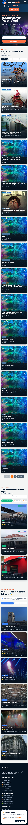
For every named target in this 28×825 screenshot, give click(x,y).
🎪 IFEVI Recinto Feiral (6, 799)
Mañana (16, 58)
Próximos (4, 58)
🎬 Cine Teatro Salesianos (7, 801)
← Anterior (7, 476)
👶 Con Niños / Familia (6, 786)
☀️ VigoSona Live (5, 788)
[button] (14, 74)
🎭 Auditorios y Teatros (7, 603)
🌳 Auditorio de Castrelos (7, 803)
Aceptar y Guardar (20, 821)
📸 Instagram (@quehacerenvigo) (9, 809)
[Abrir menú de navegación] (25, 2)
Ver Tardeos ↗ (14, 9)
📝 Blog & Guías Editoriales (7, 790)
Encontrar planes (14, 41)
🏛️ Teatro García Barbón (7, 797)
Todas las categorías (6, 500)
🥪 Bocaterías (17, 500)
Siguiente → (20, 476)
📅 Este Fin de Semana (7, 782)
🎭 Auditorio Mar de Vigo (7, 795)
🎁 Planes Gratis (5, 784)
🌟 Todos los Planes (6, 780)
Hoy (10, 58)
